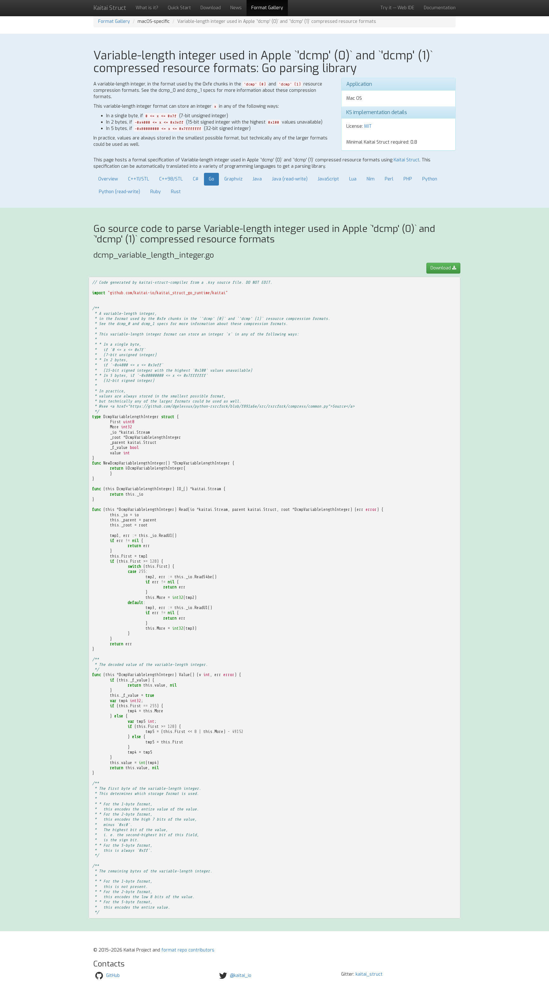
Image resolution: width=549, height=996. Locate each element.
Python (429, 179)
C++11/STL (138, 179)
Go (211, 179)
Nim (371, 179)
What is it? (147, 8)
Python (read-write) (119, 192)
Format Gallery (267, 8)
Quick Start (179, 8)
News (236, 8)
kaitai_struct (369, 974)
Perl (389, 179)
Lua (352, 179)
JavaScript (328, 179)
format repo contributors (187, 950)
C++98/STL (171, 179)
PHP (407, 179)
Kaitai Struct (406, 160)
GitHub (113, 975)
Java (257, 179)
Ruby (155, 192)
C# (196, 179)
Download (210, 8)
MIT (368, 126)
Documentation (440, 8)
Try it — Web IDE (397, 8)
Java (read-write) (290, 179)
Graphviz (233, 179)
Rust (176, 192)
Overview (108, 179)
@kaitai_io (240, 975)
